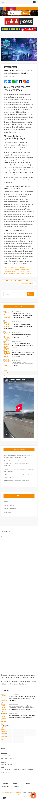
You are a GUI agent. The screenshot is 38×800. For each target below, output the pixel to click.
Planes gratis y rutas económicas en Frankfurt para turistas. (22, 363)
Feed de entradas (9, 505)
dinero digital (23, 267)
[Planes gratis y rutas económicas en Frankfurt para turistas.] (7, 369)
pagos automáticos (26, 273)
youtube (18, 740)
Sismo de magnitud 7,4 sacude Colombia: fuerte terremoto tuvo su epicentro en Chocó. (22, 315)
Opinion (14, 67)
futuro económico (25, 269)
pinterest (30, 733)
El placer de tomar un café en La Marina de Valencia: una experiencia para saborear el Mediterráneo (16, 463)
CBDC (5, 267)
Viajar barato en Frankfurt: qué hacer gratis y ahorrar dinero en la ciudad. (23, 354)
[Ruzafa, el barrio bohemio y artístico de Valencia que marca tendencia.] (4, 725)
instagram (5, 786)
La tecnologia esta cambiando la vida (16, 281)
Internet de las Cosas (24, 271)
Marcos (6, 76)
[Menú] (3, 2)
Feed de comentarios (10, 508)
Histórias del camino (26, 283)
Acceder (6, 501)
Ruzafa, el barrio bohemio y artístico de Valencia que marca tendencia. (23, 335)
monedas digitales (14, 273)
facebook (5, 783)
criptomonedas (13, 267)
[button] (3, 798)
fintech (17, 269)
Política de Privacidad (30, 797)
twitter (18, 733)
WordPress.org (8, 512)
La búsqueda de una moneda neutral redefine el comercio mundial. (22, 345)
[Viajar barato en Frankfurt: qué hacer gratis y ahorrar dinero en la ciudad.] (7, 353)
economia (7, 67)
